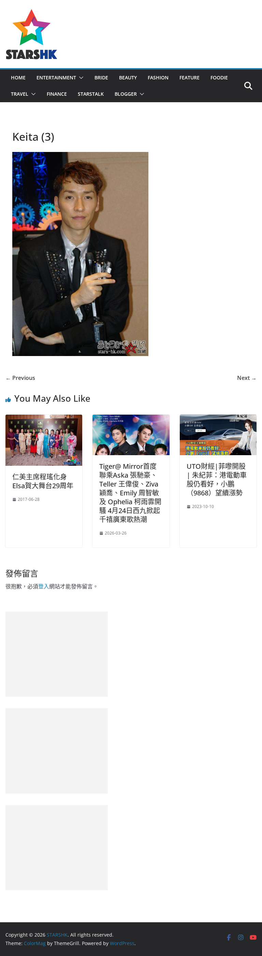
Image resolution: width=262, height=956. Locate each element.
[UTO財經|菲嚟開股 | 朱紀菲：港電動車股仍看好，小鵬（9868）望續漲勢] (218, 419)
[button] (80, 77)
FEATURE (189, 77)
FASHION (158, 77)
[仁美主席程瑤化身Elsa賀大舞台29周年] (43, 419)
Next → (247, 378)
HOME (18, 77)
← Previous (20, 378)
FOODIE (219, 77)
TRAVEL (19, 94)
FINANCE (57, 94)
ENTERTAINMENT (56, 77)
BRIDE (101, 77)
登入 (43, 586)
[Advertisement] (56, 654)
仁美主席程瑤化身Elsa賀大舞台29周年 (42, 481)
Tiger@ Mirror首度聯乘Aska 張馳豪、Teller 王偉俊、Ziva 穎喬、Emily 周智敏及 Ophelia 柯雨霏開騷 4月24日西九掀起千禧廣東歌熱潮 (130, 493)
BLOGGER (126, 94)
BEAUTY (128, 77)
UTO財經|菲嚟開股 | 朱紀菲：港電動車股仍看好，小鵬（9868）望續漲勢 (217, 479)
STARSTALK (91, 94)
